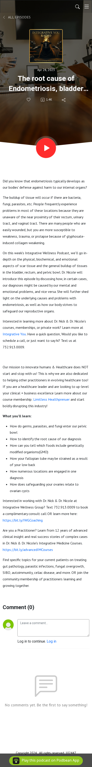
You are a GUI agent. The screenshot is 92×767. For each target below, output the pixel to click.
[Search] (77, 6)
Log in (51, 641)
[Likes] (28, 99)
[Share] (64, 99)
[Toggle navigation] (87, 6)
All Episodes (19, 17)
